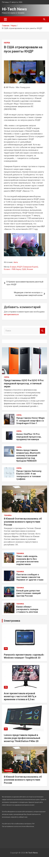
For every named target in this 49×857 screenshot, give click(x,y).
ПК (6, 648)
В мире (13, 267)
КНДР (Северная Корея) (27, 267)
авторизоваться (11, 314)
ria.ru (16, 262)
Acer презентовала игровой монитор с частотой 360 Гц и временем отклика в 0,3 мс (20, 696)
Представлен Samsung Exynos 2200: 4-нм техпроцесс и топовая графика (28, 475)
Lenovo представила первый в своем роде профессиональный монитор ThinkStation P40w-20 (22, 738)
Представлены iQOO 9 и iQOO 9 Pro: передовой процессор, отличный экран (24, 383)
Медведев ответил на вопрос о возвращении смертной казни (28, 293)
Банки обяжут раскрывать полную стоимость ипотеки (27, 609)
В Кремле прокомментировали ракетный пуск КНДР (25, 283)
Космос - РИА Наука (12, 269)
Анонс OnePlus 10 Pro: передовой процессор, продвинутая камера (28, 437)
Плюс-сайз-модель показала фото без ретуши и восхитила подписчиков (27, 560)
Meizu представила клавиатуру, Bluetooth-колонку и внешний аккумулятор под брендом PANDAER (28, 455)
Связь (6, 377)
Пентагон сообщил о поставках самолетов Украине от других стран (29, 577)
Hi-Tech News (14, 9)
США (24, 269)
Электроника (12, 620)
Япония (30, 269)
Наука (7, 43)
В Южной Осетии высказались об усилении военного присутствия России (23, 521)
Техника (7, 515)
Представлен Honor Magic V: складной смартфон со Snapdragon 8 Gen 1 (30, 421)
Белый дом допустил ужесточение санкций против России (28, 593)
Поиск (42, 331)
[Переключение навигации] (5, 19)
